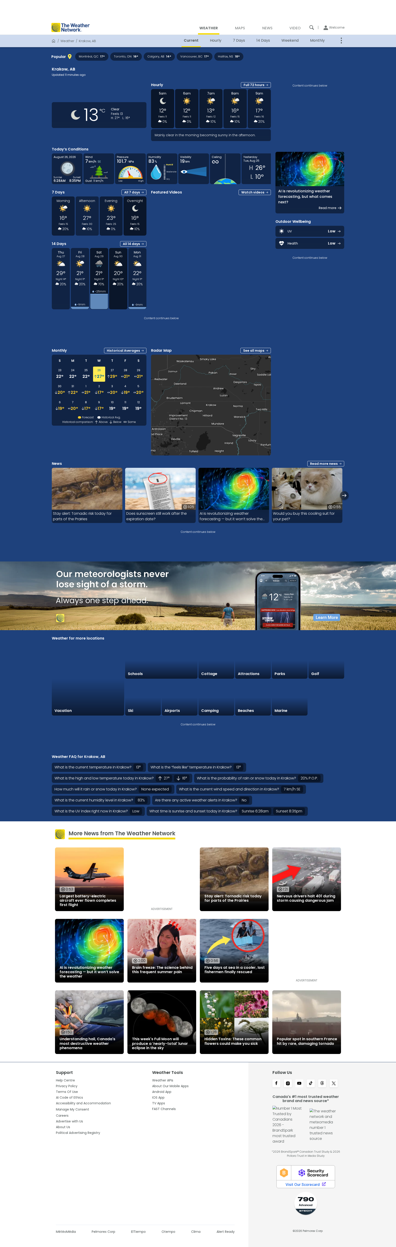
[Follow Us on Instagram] (288, 1083)
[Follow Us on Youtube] (299, 1083)
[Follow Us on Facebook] (276, 1083)
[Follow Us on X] (333, 1083)
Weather (67, 41)
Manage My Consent (72, 1109)
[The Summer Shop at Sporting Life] (326, 698)
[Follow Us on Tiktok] (310, 1083)
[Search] (311, 27)
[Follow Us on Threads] (322, 1083)
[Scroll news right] (344, 495)
